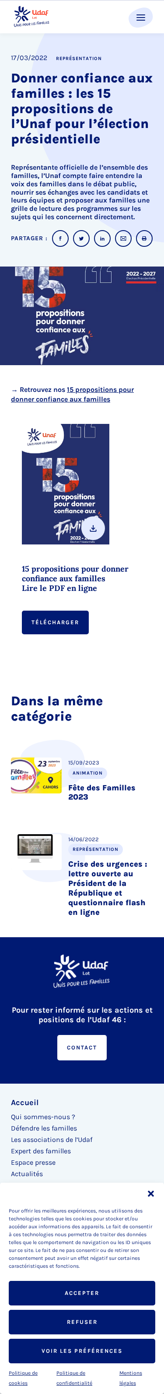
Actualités (27, 1174)
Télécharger (55, 622)
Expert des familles (41, 1151)
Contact (82, 1047)
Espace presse (33, 1162)
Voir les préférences (82, 1351)
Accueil (24, 1102)
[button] (151, 1193)
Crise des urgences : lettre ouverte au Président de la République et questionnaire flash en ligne (107, 888)
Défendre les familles (44, 1128)
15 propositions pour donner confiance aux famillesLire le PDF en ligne (75, 578)
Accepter (82, 1293)
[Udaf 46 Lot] (32, 17)
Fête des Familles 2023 (102, 792)
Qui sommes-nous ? (43, 1117)
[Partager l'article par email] (123, 238)
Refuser (82, 1322)
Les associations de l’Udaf (51, 1139)
